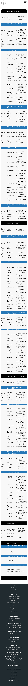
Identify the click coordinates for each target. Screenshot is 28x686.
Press (14, 610)
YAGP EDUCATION (14, 637)
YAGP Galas (14, 641)
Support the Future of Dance (14, 647)
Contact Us (14, 611)
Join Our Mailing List (14, 681)
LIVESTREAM (13, 678)
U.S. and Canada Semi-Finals (14, 625)
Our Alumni (14, 606)
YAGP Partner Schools (14, 604)
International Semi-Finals (14, 627)
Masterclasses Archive (14, 639)
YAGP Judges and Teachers (14, 602)
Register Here (14, 634)
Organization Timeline (14, 596)
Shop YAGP (14, 672)
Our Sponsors (14, 608)
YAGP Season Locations (14, 623)
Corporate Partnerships (14, 649)
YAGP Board (14, 600)
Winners (14, 620)
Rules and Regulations (14, 618)
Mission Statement (14, 598)
